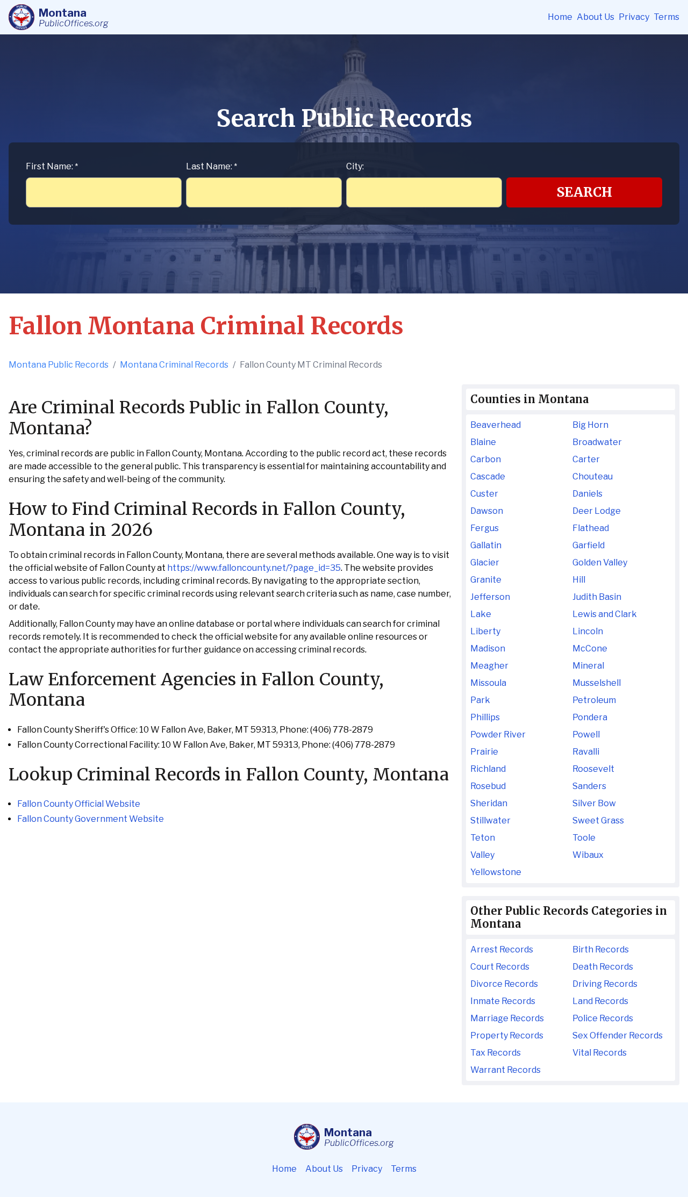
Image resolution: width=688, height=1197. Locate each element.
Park (480, 700)
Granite (485, 580)
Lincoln (587, 631)
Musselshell (596, 683)
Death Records (602, 967)
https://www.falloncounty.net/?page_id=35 (254, 568)
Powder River (498, 734)
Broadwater (597, 442)
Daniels (587, 494)
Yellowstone (495, 872)
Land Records (600, 1001)
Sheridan (488, 803)
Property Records (506, 1035)
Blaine (483, 442)
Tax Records (495, 1053)
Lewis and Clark (604, 614)
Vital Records (599, 1053)
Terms (666, 17)
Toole (584, 838)
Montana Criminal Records (174, 365)
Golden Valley (599, 562)
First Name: (52, 166)
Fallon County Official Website (78, 804)
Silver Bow (594, 803)
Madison (487, 648)
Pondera (589, 717)
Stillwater (490, 820)
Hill (578, 580)
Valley (482, 855)
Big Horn (590, 425)
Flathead (590, 528)
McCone (589, 648)
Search (584, 192)
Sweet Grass (598, 820)
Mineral (588, 666)
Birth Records (600, 949)
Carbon (485, 459)
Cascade (487, 476)
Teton (482, 838)
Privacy (634, 17)
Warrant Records (505, 1070)
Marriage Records (507, 1018)
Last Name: (211, 166)
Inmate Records (502, 1001)
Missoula (488, 683)
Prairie (484, 752)
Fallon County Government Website (90, 819)
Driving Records (604, 984)
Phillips (485, 717)
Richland (488, 769)
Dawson (486, 511)
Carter (586, 459)
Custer (484, 494)
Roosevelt (593, 769)
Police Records (602, 1018)
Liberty (485, 631)
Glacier (484, 562)
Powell (586, 734)
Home (560, 17)
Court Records (499, 967)
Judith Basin (596, 597)
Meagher (489, 666)
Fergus (484, 528)
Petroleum (594, 700)
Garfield (588, 545)
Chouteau (592, 476)
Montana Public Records (59, 365)
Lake (480, 614)
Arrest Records (501, 949)
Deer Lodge (596, 511)
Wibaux (588, 855)
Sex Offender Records (617, 1035)
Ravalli (585, 752)
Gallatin (485, 545)
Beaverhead (495, 425)
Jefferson (490, 597)
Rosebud (488, 786)
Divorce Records (504, 984)
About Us (595, 17)
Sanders (589, 786)
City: (355, 166)
